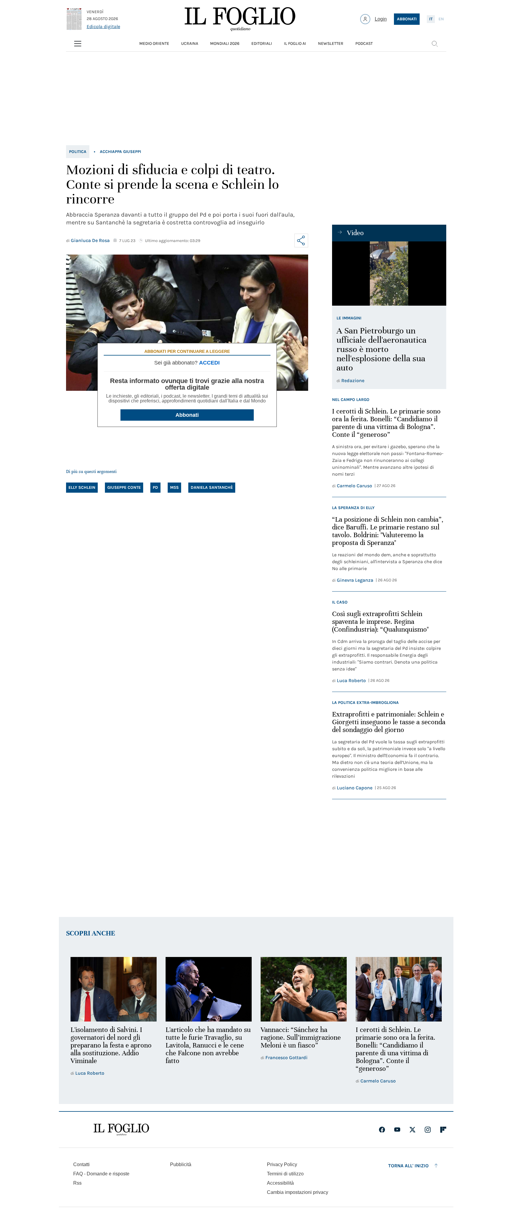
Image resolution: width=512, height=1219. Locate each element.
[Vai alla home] (240, 19)
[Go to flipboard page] (443, 1130)
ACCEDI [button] (209, 363)
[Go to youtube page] (397, 1130)
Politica (77, 151)
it (430, 19)
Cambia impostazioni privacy (297, 1192)
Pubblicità (180, 1164)
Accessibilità (280, 1183)
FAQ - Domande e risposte (101, 1173)
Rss (77, 1183)
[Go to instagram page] (428, 1130)
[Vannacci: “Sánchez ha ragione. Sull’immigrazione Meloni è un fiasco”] (304, 989)
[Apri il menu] (77, 43)
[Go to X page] (412, 1130)
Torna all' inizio (408, 1166)
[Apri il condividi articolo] (301, 240)
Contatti (81, 1164)
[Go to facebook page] (382, 1130)
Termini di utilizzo (285, 1173)
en (441, 19)
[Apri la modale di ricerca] (434, 43)
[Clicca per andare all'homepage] (121, 1130)
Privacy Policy (282, 1164)
